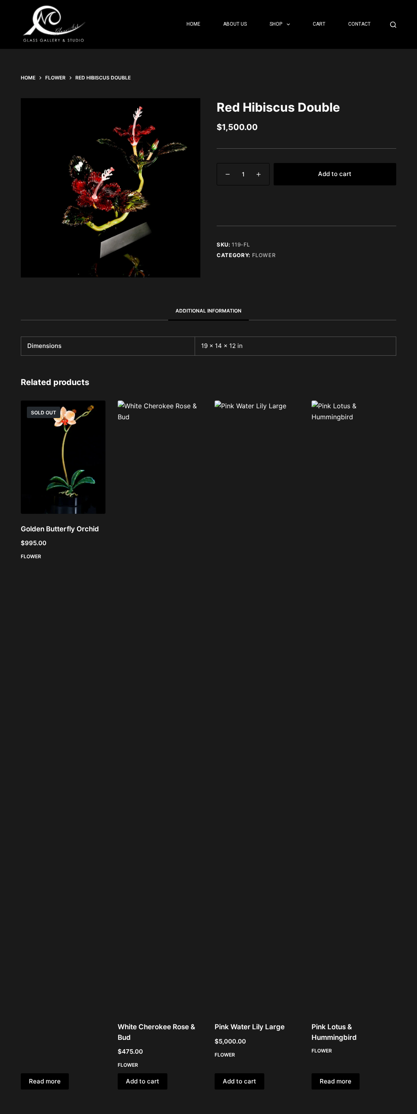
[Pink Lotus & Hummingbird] (354, 706)
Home (193, 24)
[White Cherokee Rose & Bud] (160, 706)
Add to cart (334, 174)
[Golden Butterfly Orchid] (63, 457)
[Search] (393, 25)
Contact (359, 24)
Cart (319, 24)
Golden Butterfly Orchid (60, 529)
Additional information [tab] (208, 311)
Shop (276, 24)
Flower (264, 255)
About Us (235, 24)
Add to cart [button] (142, 1081)
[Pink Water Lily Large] (257, 706)
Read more (45, 1081)
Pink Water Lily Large (250, 1027)
